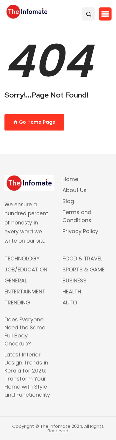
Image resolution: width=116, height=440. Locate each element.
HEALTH (71, 291)
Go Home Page (36, 122)
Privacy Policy (80, 231)
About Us (74, 190)
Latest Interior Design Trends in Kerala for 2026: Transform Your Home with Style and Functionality (27, 374)
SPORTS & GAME (83, 269)
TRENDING (17, 302)
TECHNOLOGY (22, 258)
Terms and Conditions (76, 216)
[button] (105, 14)
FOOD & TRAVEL (82, 258)
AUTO (69, 302)
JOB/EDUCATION (25, 269)
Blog (68, 201)
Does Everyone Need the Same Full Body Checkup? (24, 331)
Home (70, 179)
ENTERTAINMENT (25, 291)
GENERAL (15, 280)
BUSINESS (74, 280)
